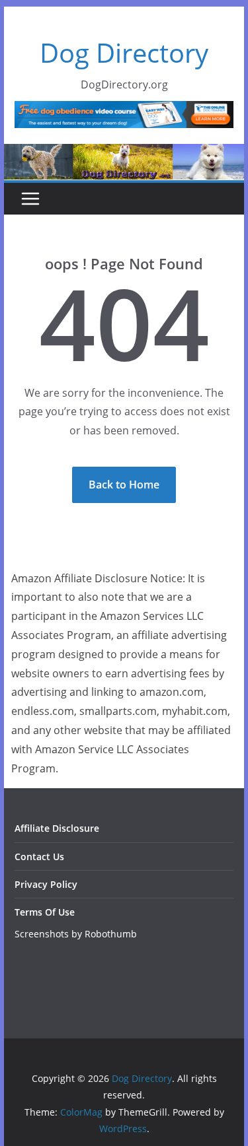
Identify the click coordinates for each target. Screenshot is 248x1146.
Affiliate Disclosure (57, 828)
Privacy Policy (46, 884)
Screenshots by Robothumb (76, 933)
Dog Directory (124, 52)
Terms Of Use (45, 912)
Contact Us (39, 856)
